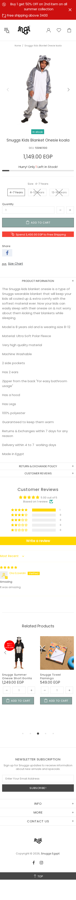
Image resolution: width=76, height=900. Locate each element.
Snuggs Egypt (24, 30)
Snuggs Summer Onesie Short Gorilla (17, 676)
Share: (6, 246)
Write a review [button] (38, 540)
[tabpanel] (19, 675)
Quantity (8, 204)
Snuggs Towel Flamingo (50, 676)
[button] (19, 510)
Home (18, 45)
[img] (8, 567)
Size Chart (15, 264)
